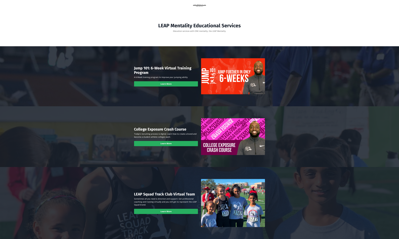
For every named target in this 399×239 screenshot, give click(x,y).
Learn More (166, 84)
